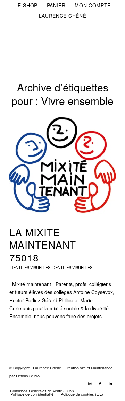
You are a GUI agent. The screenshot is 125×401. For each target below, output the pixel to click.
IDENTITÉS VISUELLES (29, 267)
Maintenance (101, 368)
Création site (75, 368)
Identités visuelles (71, 267)
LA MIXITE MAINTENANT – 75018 (47, 244)
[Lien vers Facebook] (100, 383)
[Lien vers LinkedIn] (110, 383)
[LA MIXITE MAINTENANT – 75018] (62, 166)
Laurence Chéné (62, 15)
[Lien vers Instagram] (89, 383)
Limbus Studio (28, 375)
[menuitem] (27, 5)
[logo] (51, 35)
